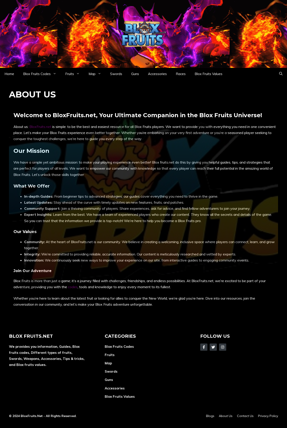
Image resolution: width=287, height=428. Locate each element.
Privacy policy (268, 416)
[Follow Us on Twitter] (213, 347)
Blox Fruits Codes (37, 74)
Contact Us (245, 416)
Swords (116, 74)
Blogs (210, 416)
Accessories (157, 74)
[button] (281, 74)
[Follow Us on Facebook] (203, 347)
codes (73, 287)
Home (9, 74)
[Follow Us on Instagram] (222, 347)
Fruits (69, 74)
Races (181, 74)
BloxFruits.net (40, 126)
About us (226, 416)
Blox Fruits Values (208, 74)
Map (92, 74)
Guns (135, 74)
